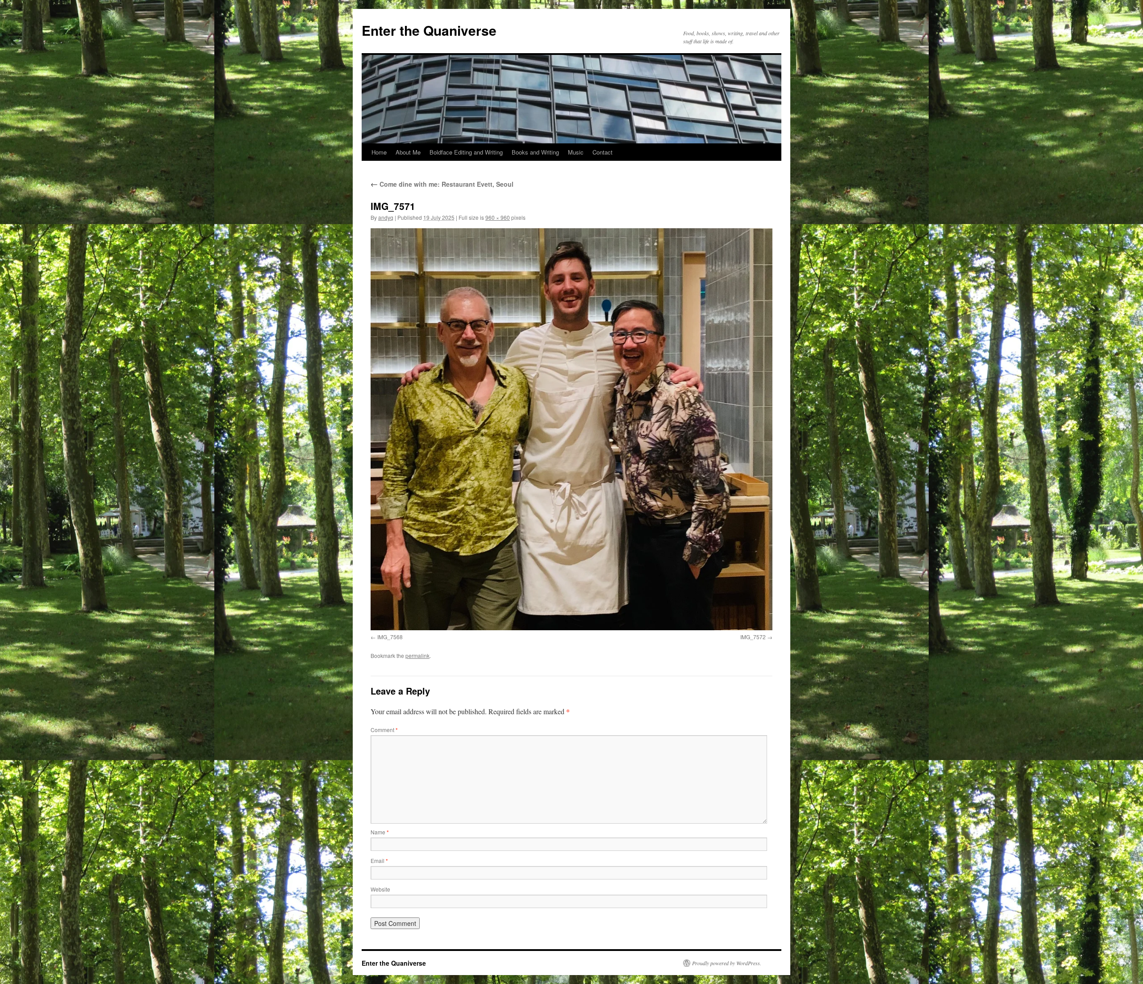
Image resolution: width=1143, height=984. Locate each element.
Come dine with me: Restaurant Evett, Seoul (442, 184)
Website (380, 889)
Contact (602, 152)
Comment (384, 729)
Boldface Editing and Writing (466, 152)
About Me (408, 152)
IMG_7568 (390, 637)
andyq (385, 217)
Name (380, 832)
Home (379, 152)
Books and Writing (535, 152)
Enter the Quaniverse (429, 30)
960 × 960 (497, 217)
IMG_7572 (753, 637)
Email (379, 860)
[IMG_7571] (571, 429)
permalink (417, 655)
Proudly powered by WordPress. (726, 963)
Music (576, 152)
